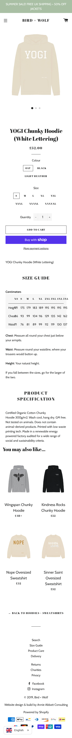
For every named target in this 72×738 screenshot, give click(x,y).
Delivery (36, 656)
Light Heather (36, 176)
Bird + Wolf (36, 20)
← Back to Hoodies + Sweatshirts (36, 613)
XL (42, 195)
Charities (36, 670)
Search (36, 640)
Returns (36, 664)
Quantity (25, 217)
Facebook (38, 683)
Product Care (36, 651)
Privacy (36, 675)
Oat (28, 168)
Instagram (37, 689)
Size (36, 188)
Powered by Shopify (36, 712)
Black (42, 168)
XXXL (19, 203)
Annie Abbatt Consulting (52, 704)
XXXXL (34, 203)
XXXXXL (50, 203)
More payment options (36, 248)
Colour (36, 160)
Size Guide (36, 645)
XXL (53, 195)
